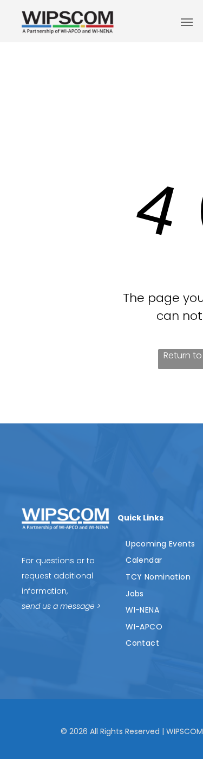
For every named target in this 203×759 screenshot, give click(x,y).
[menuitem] (161, 544)
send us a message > (61, 606)
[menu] (187, 22)
